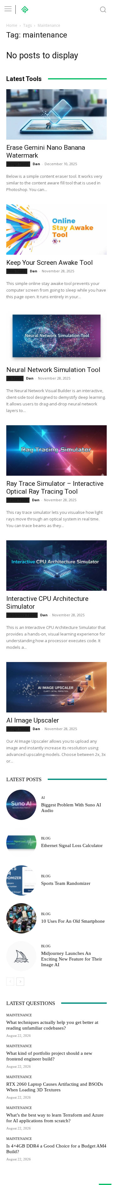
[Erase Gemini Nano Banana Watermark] (56, 114)
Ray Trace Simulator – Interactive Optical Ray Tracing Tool (55, 487)
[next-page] (20, 982)
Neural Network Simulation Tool (53, 370)
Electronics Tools (22, 615)
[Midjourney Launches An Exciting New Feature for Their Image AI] (21, 956)
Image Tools (18, 164)
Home (11, 25)
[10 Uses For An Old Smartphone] (21, 918)
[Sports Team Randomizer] (21, 880)
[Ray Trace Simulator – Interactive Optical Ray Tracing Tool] (56, 450)
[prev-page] (10, 982)
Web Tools (16, 271)
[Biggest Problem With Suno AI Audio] (21, 805)
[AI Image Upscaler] (56, 687)
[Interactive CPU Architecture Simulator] (56, 565)
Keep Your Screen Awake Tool (49, 262)
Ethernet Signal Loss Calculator (72, 845)
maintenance (19, 1015)
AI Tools (15, 378)
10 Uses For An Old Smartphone (73, 921)
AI (43, 797)
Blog (46, 838)
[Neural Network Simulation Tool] (56, 336)
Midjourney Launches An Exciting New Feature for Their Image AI (71, 959)
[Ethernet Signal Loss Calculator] (21, 843)
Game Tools (18, 500)
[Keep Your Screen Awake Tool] (56, 229)
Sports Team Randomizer (65, 883)
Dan (36, 163)
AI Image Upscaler (32, 720)
